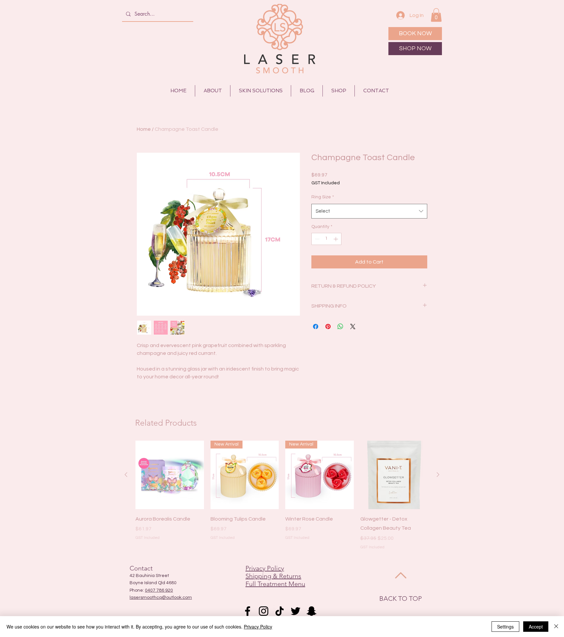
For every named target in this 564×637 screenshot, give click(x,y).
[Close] (556, 626)
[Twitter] (295, 611)
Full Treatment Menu (275, 584)
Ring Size (322, 197)
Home (144, 129)
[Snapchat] (311, 611)
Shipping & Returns (273, 576)
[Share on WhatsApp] (340, 326)
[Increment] (336, 239)
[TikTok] (279, 611)
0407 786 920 (159, 590)
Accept (536, 626)
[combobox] (369, 211)
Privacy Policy (264, 568)
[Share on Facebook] (316, 326)
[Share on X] (353, 326)
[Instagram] (263, 611)
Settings (505, 626)
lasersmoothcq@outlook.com (161, 597)
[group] (282, 495)
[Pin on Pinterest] (328, 326)
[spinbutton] (326, 239)
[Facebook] (247, 611)
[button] (436, 15)
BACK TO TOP (400, 598)
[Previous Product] (126, 474)
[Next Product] (438, 474)
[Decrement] (316, 239)
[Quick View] (169, 475)
